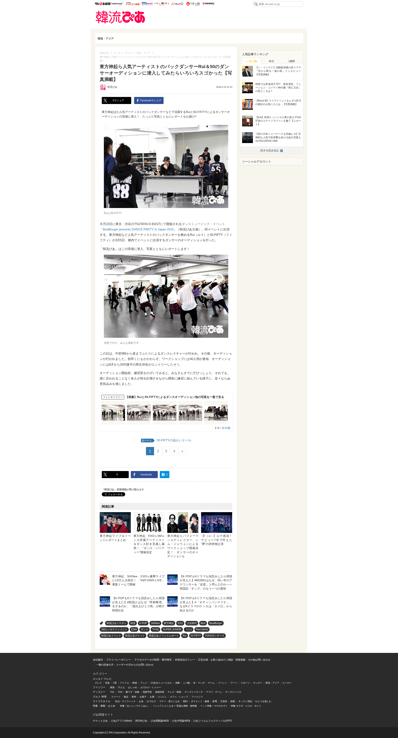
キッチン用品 (245, 701)
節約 (185, 701)
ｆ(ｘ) (188, 629)
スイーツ (115, 696)
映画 (134, 683)
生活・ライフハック (125, 701)
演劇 (177, 683)
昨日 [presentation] (271, 61)
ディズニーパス (233, 692)
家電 (214, 701)
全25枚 (226, 428)
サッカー (257, 683)
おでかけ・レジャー (151, 687)
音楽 (107, 683)
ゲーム (211, 683)
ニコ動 (186, 683)
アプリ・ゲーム (214, 692)
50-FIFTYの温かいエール (166, 440)
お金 (141, 701)
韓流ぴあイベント (111, 635)
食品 (126, 696)
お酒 (152, 696)
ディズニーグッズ (193, 692)
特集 (95, 705)
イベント (222, 683)
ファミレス (197, 696)
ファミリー (99, 687)
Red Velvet (202, 629)
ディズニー (99, 691)
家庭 (112, 687)
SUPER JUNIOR (172, 629)
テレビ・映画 (174, 692)
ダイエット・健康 (200, 701)
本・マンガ (199, 683)
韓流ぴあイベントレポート (164, 635)
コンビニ (162, 696)
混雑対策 (159, 692)
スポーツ (245, 683)
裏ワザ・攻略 (132, 692)
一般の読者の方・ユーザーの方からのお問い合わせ (124, 664)
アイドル (124, 683)
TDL (112, 692)
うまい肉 (193, 4)
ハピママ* (117, 4)
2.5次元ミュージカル (161, 683)
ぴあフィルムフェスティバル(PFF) (212, 720)
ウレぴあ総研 (102, 4)
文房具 (223, 701)
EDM (134, 629)
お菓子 (143, 696)
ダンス (144, 629)
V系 (115, 683)
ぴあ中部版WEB (181, 720)
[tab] (251, 61)
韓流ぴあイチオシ (116, 623)
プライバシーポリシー (118, 659)
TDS (120, 692)
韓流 (132, 623)
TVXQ (155, 629)
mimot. (147, 4)
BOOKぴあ (141, 720)
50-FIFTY (196, 635)
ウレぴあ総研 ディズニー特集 (133, 4)
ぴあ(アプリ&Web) (121, 720)
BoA (203, 623)
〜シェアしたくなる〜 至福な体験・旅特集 (175, 706)
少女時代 (192, 623)
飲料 (134, 696)
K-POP (143, 623)
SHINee (155, 623)
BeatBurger (215, 623)
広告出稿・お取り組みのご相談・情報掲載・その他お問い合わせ (234, 659)
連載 (102, 705)
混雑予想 (147, 692)
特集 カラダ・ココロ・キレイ (246, 706)
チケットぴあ (100, 720)
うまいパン (177, 4)
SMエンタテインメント (114, 629)
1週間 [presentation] (291, 61)
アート (234, 683)
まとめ (111, 705)
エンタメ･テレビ (102, 678)
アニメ (143, 683)
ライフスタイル (101, 701)
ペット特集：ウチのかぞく (214, 706)
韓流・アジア (106, 38)
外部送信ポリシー (185, 659)
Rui (185, 635)
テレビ (98, 683)
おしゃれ (132, 687)
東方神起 (169, 623)
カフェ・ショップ (179, 696)
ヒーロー (287, 683)
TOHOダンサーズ (214, 635)
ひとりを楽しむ (263, 701)
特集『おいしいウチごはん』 (135, 706)
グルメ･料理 (100, 696)
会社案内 (98, 659)
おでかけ (151, 701)
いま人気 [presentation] (251, 61)
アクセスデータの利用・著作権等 (153, 659)
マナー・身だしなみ (169, 701)
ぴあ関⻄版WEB (160, 720)
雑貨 (233, 701)
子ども (121, 687)
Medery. (208, 4)
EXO (180, 623)
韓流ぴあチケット (135, 635)
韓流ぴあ (120, 17)
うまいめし (162, 4)
